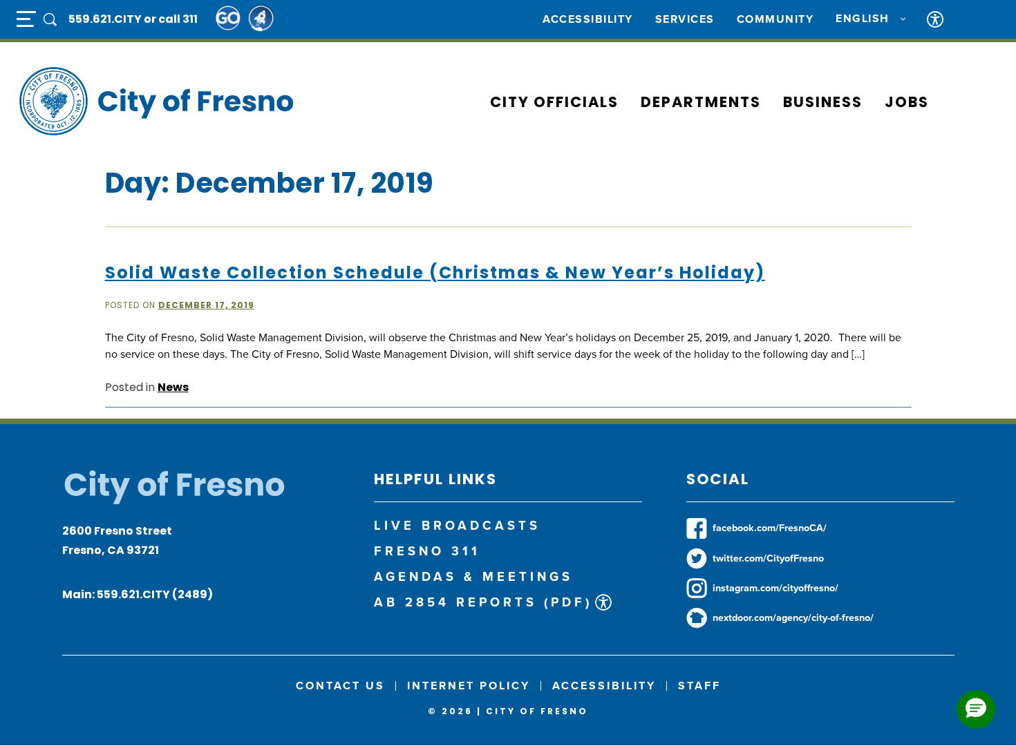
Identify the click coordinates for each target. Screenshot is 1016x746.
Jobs (907, 102)
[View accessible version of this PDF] (603, 602)
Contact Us (340, 686)
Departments (701, 102)
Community (775, 19)
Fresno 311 (427, 551)
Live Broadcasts (457, 525)
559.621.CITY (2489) (155, 594)
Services (685, 19)
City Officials (554, 102)
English (863, 18)
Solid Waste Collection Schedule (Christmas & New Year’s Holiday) (435, 272)
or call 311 (171, 19)
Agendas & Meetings (473, 576)
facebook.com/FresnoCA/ (770, 527)
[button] (976, 709)
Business (823, 102)
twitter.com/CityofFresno (768, 558)
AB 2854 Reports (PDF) (483, 602)
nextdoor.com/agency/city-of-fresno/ (793, 617)
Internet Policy (468, 686)
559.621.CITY (106, 19)
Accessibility (588, 19)
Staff (699, 686)
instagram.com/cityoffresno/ (775, 587)
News (173, 387)
